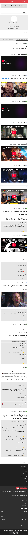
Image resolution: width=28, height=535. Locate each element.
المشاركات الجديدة (24, 500)
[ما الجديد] (4, 1)
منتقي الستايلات (24, 466)
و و (18, 341)
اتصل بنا (25, 471)
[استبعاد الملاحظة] (2, 5)
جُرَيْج (25, 282)
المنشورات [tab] (5, 39)
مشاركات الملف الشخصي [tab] (22, 39)
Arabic (25, 468)
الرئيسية (25, 481)
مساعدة (25, 478)
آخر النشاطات (24, 505)
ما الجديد (25, 497)
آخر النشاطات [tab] (12, 39)
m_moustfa (3, 519)
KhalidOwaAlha (22, 54)
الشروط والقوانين (24, 473)
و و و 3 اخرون (16, 310)
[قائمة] (26, 1)
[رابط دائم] (9, 48)
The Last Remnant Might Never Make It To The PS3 (13, 371)
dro (25, 367)
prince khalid (22, 411)
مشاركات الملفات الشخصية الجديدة (21, 503)
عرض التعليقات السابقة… (22, 385)
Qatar (9, 25)
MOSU (24, 43)
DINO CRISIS (23, 256)
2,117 (25, 32)
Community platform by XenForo (15, 530)
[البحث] (1, 1)
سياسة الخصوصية (24, 476)
